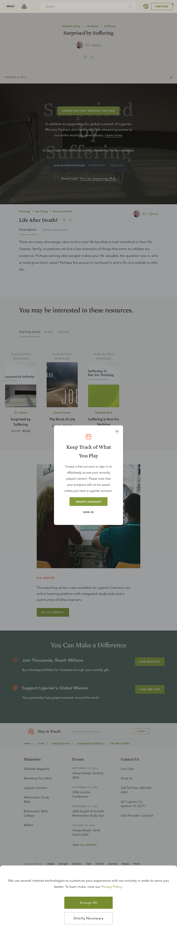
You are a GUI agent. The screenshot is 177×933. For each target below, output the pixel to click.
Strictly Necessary (88, 918)
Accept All (88, 903)
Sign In (88, 512)
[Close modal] (117, 431)
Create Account (88, 501)
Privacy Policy (111, 887)
